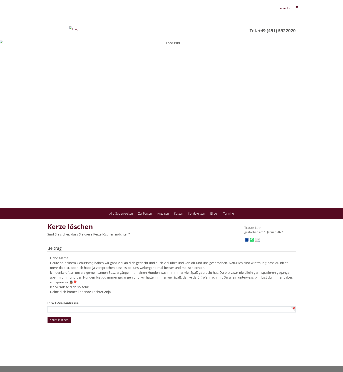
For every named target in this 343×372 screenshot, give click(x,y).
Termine (228, 213)
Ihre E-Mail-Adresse (63, 303)
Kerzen (178, 213)
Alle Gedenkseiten (121, 213)
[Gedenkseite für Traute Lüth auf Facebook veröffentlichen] (247, 239)
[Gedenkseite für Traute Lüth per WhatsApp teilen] (252, 239)
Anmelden (286, 8)
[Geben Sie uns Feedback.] (297, 8)
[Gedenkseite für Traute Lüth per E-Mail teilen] (257, 239)
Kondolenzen (196, 213)
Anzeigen (163, 213)
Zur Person (145, 213)
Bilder (214, 213)
